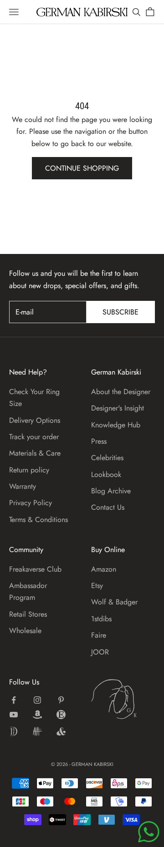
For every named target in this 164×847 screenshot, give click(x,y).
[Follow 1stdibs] (13, 731)
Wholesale (25, 630)
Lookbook (106, 474)
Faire (98, 635)
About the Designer (120, 391)
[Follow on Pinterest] (61, 700)
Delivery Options (34, 420)
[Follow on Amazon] (37, 714)
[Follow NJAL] (37, 731)
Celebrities (107, 457)
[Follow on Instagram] (37, 700)
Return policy (29, 470)
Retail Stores (28, 614)
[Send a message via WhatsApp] (148, 831)
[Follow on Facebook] (13, 700)
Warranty (22, 486)
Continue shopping (82, 168)
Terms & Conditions (38, 519)
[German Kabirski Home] (123, 699)
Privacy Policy (30, 502)
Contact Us (107, 507)
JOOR (100, 652)
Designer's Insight (117, 408)
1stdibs (101, 619)
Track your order (34, 436)
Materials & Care (35, 453)
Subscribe (120, 312)
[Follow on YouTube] (13, 714)
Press (99, 441)
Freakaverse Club (35, 569)
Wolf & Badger (114, 602)
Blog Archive (111, 491)
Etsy (97, 585)
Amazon (103, 569)
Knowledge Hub (115, 425)
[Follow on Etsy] (61, 714)
